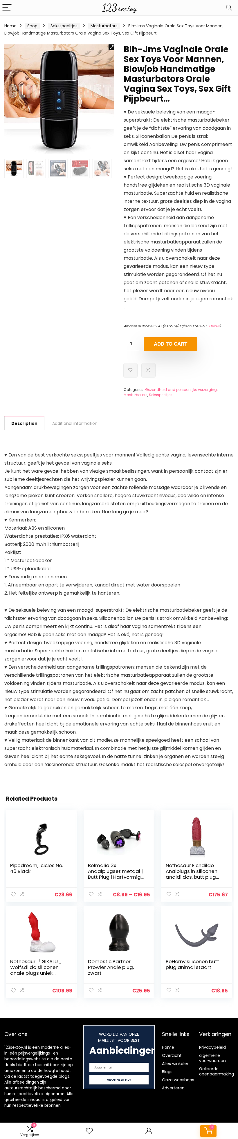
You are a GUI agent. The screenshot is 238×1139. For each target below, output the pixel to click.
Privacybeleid (212, 1047)
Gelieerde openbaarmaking (216, 1071)
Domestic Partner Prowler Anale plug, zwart (111, 967)
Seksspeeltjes (64, 26)
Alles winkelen (176, 1063)
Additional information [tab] (75, 423)
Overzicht (172, 1055)
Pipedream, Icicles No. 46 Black (36, 868)
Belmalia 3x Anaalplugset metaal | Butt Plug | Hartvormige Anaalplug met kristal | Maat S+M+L (116, 877)
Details (214, 326)
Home (10, 26)
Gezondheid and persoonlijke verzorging (181, 389)
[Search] (229, 7)
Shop (32, 26)
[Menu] (7, 7)
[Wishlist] (89, 1131)
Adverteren (173, 1088)
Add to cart (170, 344)
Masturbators (104, 26)
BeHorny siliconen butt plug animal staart (192, 964)
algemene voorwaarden (212, 1058)
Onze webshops (178, 1080)
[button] (111, 47)
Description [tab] (24, 423)
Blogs (167, 1072)
